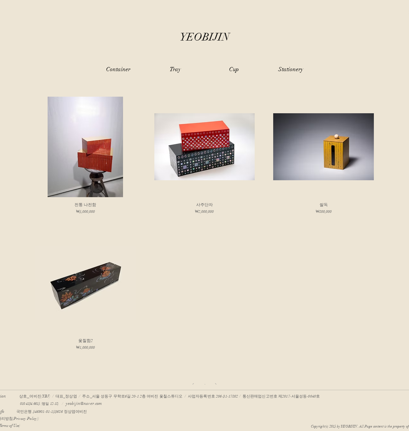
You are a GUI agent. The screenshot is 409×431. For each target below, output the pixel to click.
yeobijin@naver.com (84, 403)
